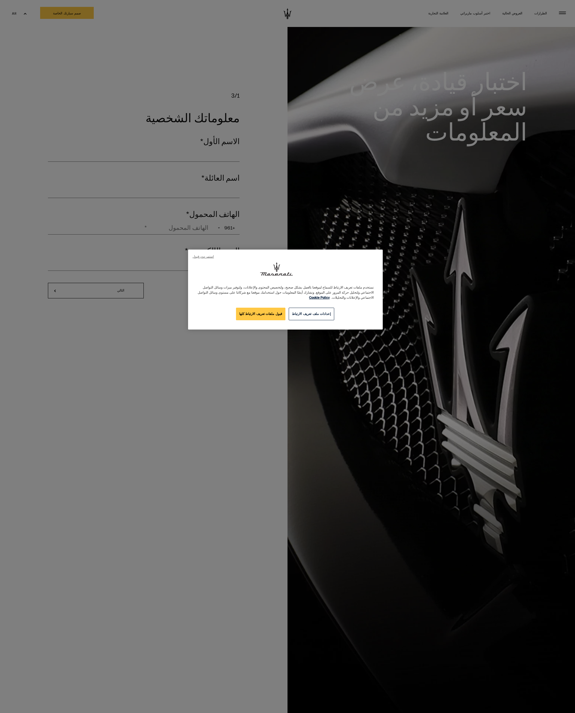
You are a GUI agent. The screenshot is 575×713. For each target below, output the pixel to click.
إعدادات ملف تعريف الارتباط (311, 314)
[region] (285, 290)
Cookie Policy (319, 298)
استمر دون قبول (203, 257)
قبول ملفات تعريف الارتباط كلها (260, 314)
